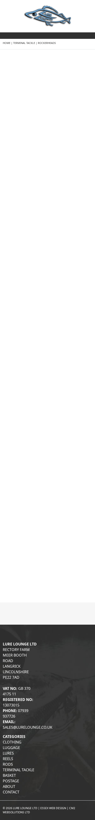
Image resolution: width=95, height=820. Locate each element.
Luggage (11, 747)
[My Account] (89, 40)
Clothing (12, 742)
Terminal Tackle (24, 43)
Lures (8, 753)
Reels (8, 758)
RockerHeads (47, 43)
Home (6, 43)
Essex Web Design (53, 808)
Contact (11, 792)
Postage (11, 780)
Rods (8, 764)
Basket (9, 775)
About (9, 786)
